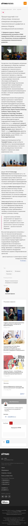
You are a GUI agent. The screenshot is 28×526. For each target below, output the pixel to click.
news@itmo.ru (12, 417)
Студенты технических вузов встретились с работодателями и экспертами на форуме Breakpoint (14, 324)
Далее (22, 394)
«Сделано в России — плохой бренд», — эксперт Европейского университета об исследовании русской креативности (13, 372)
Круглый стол (9, 271)
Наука (3, 467)
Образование (5, 470)
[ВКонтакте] (3, 12)
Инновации (17, 271)
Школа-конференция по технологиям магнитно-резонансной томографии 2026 (14, 387)
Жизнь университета (6, 475)
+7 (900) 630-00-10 (5, 480)
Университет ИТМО (16, 427)
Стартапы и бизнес (6, 473)
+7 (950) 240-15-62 (5, 484)
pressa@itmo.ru (5, 489)
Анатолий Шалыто (10, 294)
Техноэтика (8, 274)
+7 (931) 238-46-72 (5, 482)
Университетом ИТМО (21, 510)
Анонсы (6, 383)
